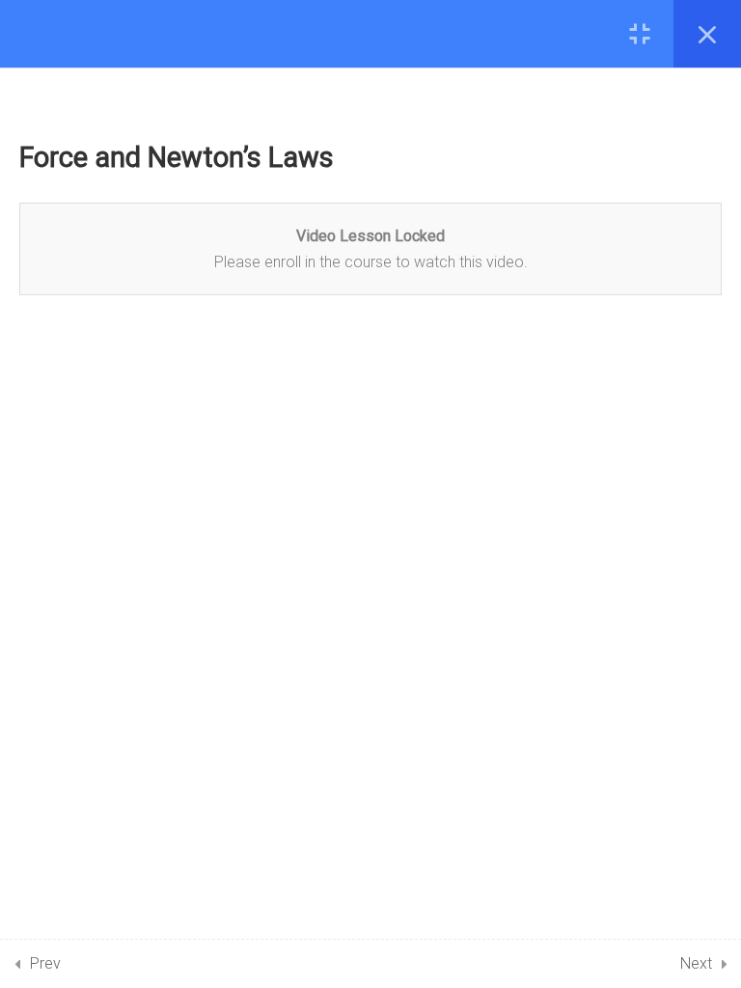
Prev (45, 963)
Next (696, 963)
